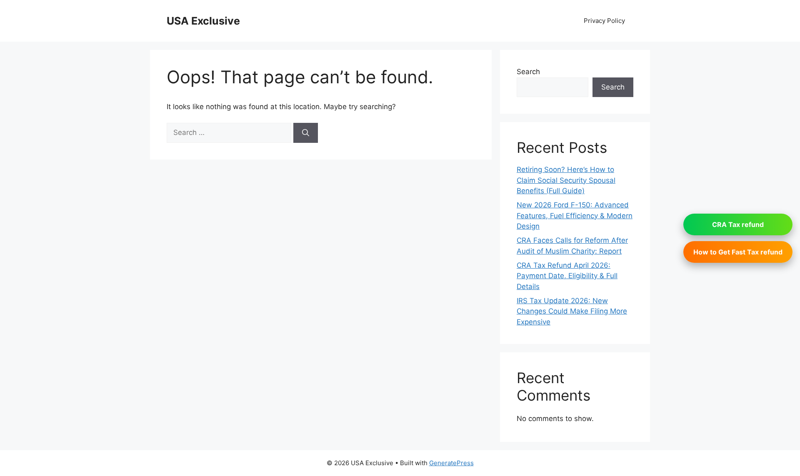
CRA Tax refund (738, 224)
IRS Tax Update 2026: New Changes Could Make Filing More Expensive (572, 311)
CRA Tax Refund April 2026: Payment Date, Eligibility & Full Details (567, 276)
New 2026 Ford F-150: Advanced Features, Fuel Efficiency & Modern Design (574, 215)
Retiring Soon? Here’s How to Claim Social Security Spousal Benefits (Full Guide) (566, 180)
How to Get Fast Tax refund (737, 252)
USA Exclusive (203, 21)
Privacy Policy (604, 21)
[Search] (305, 133)
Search (528, 71)
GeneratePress (451, 463)
